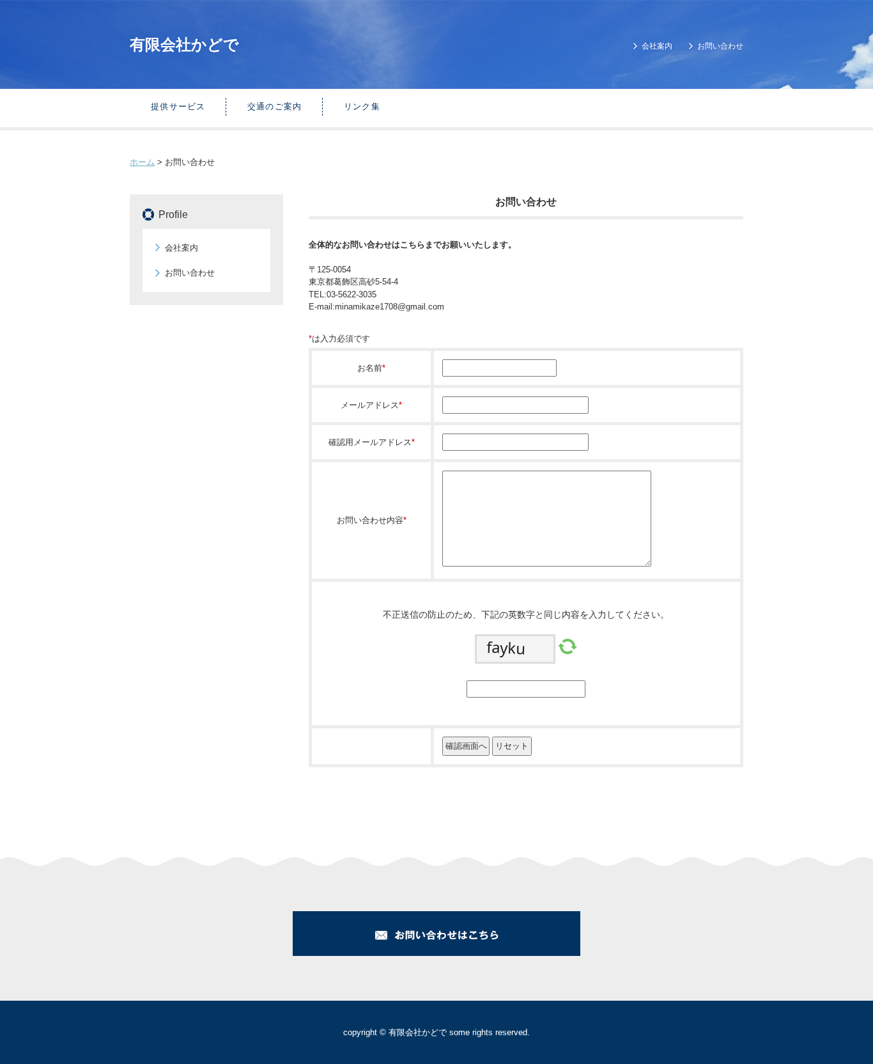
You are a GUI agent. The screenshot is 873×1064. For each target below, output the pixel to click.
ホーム (142, 162)
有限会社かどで (184, 44)
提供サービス (178, 106)
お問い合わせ (720, 46)
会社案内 (657, 46)
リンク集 (362, 106)
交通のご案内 (274, 106)
